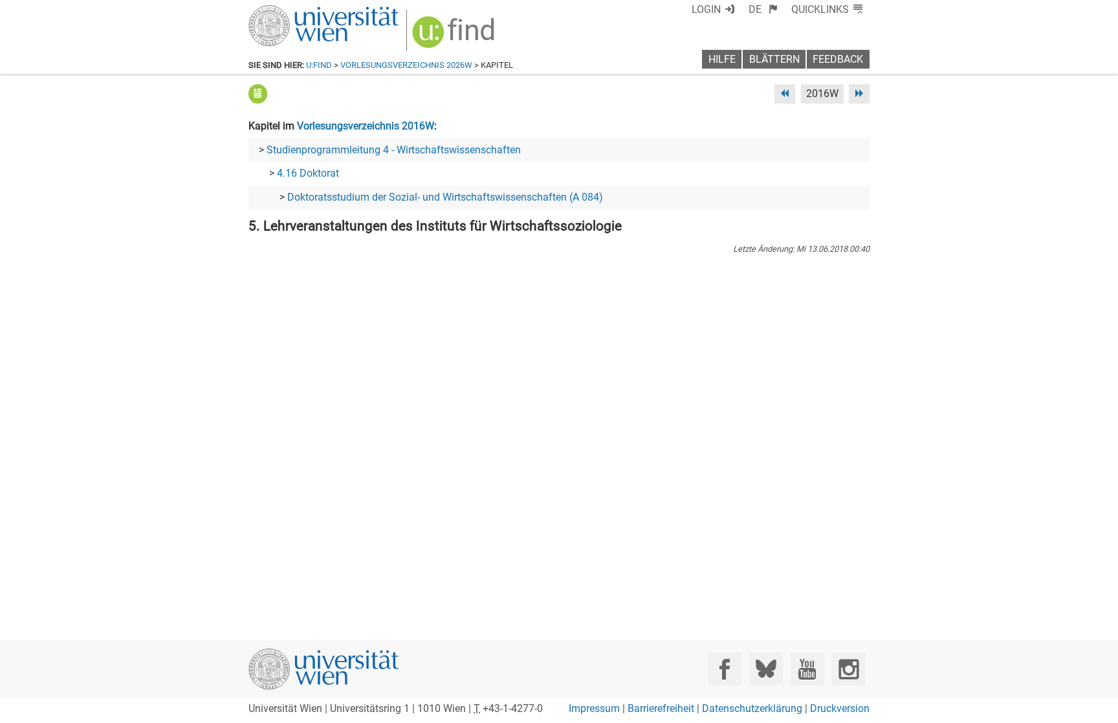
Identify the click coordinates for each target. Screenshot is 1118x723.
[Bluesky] (765, 668)
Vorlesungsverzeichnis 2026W (406, 65)
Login (706, 9)
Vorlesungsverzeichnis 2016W (365, 126)
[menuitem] (763, 9)
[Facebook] (724, 668)
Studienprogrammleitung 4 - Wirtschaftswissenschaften (394, 150)
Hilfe (722, 59)
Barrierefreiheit (661, 708)
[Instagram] (848, 668)
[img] (455, 36)
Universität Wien (293, 11)
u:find (319, 65)
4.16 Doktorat (308, 173)
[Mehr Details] (257, 93)
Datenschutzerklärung (752, 708)
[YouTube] (807, 668)
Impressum (594, 708)
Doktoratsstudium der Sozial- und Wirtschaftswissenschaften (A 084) (445, 197)
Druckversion (840, 708)
